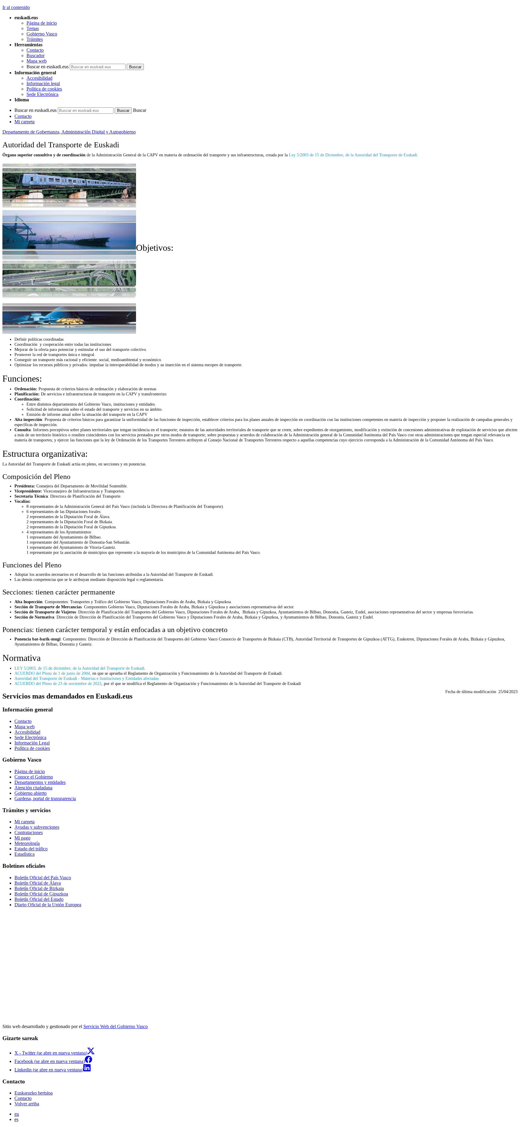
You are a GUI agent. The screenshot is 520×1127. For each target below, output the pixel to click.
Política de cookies (44, 88)
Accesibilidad (39, 78)
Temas (32, 28)
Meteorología (27, 843)
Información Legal (32, 742)
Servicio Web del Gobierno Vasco (115, 1026)
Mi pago (22, 837)
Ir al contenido (16, 7)
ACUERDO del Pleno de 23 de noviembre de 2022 (57, 683)
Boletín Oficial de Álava (37, 883)
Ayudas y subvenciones (36, 827)
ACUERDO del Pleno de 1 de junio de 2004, (52, 673)
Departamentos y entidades (40, 782)
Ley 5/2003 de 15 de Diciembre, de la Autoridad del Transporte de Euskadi (353, 154)
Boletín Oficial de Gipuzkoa (41, 893)
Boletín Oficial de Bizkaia (39, 888)
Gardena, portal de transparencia (45, 798)
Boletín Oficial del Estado (38, 899)
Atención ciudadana (33, 787)
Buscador (35, 55)
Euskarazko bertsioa (33, 1092)
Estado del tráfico (31, 848)
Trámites (34, 39)
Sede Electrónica (42, 94)
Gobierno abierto (30, 793)
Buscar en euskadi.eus (47, 66)
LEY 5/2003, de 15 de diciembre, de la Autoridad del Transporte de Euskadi (79, 668)
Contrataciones (28, 832)
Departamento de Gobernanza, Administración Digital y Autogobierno (69, 131)
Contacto (35, 50)
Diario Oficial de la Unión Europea (47, 904)
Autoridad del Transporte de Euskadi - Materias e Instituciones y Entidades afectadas (86, 678)
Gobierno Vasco (41, 33)
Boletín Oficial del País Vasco (42, 877)
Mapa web (36, 60)
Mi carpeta (24, 121)
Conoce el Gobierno (33, 776)
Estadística (24, 854)
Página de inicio (41, 23)
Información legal (43, 83)
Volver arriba (26, 1103)
